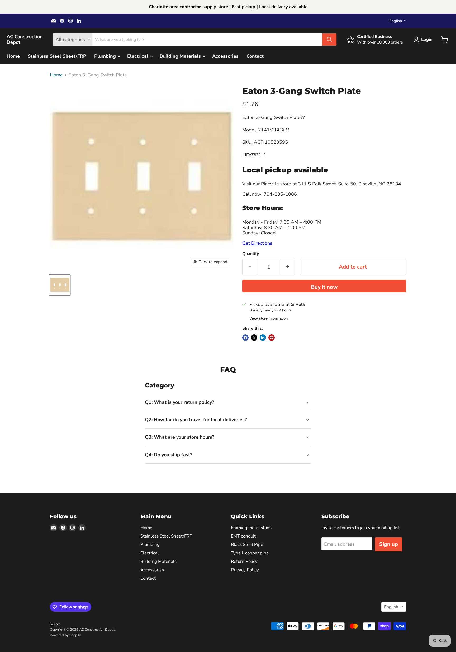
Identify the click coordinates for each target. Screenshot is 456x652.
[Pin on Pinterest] (271, 337)
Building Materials (181, 56)
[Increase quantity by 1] (287, 267)
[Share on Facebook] (245, 337)
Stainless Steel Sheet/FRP (57, 56)
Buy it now (324, 287)
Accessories (225, 56)
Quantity (250, 253)
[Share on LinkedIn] (263, 337)
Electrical (138, 56)
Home (13, 56)
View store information (268, 318)
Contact (255, 56)
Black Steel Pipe (247, 544)
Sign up (388, 544)
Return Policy (244, 561)
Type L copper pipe (250, 553)
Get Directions (257, 243)
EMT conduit (243, 536)
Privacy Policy (245, 570)
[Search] (329, 39)
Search (55, 624)
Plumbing (105, 56)
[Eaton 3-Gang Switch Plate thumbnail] (59, 285)
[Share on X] (254, 337)
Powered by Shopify (65, 635)
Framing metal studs (251, 528)
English (395, 20)
